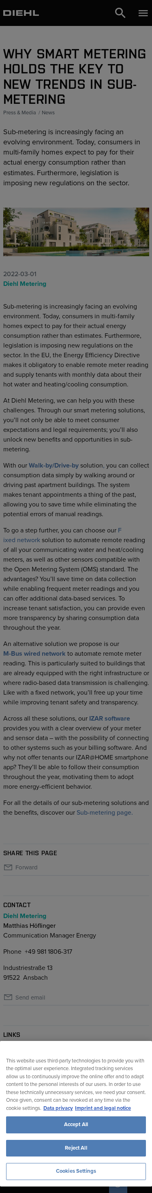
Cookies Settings (76, 1171)
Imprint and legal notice (103, 1108)
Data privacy (58, 1108)
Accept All (76, 1124)
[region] (76, 1114)
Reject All (76, 1148)
